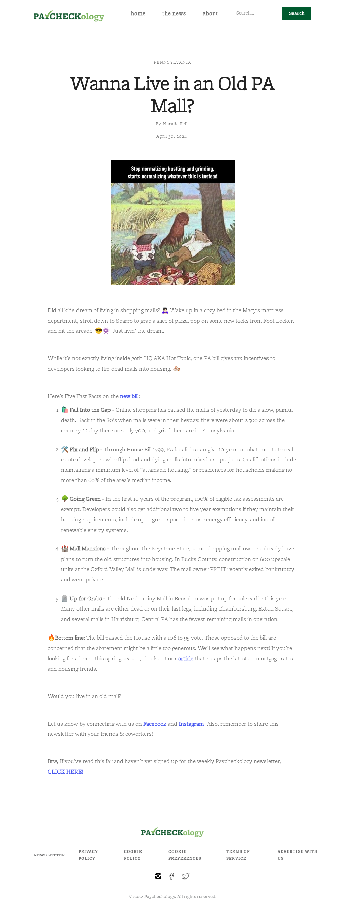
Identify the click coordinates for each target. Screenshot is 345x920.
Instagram (191, 724)
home (138, 13)
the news (174, 13)
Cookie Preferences (184, 854)
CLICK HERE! (65, 772)
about (210, 13)
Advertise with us (298, 854)
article (185, 659)
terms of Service (238, 854)
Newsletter (49, 855)
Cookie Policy (133, 854)
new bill (129, 396)
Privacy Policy (88, 854)
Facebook (154, 724)
